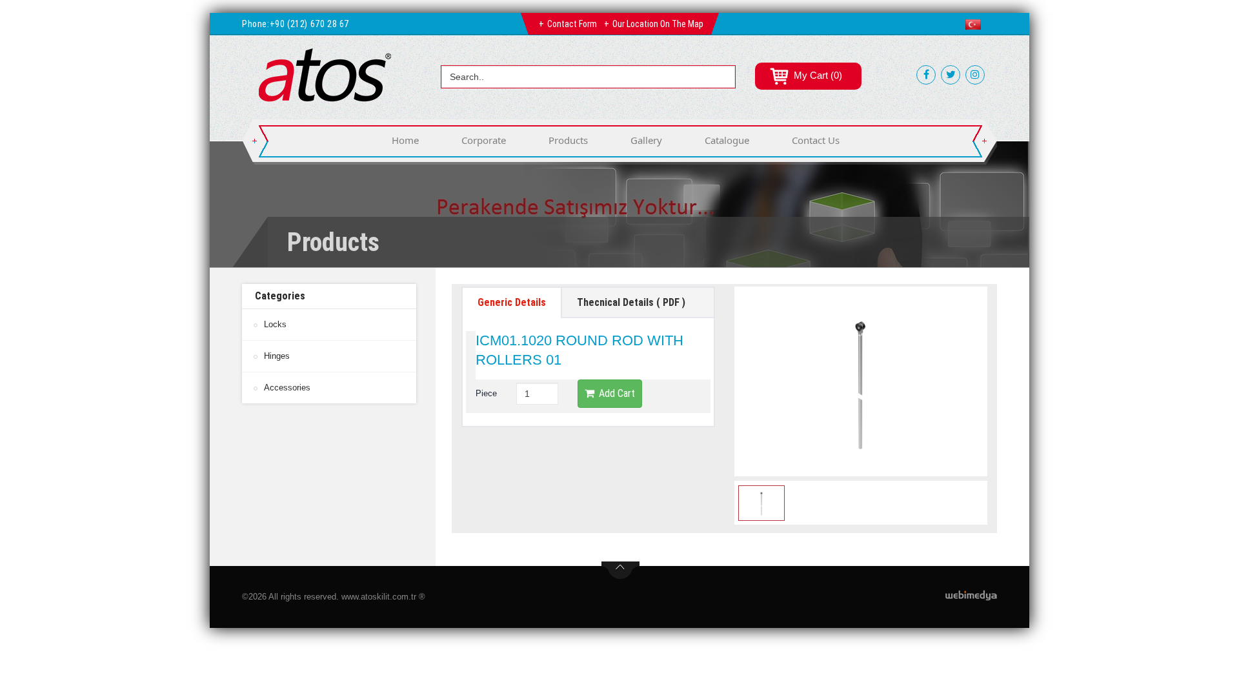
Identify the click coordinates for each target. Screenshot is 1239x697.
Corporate (483, 140)
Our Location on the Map (657, 24)
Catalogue (727, 140)
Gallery (646, 140)
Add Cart (617, 393)
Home (405, 140)
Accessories (287, 387)
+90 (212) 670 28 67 (309, 24)
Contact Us (816, 140)
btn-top (620, 570)
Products (568, 140)
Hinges (277, 356)
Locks (275, 324)
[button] (976, 24)
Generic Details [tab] (512, 302)
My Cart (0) (816, 75)
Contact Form (572, 24)
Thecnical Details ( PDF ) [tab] (631, 302)
